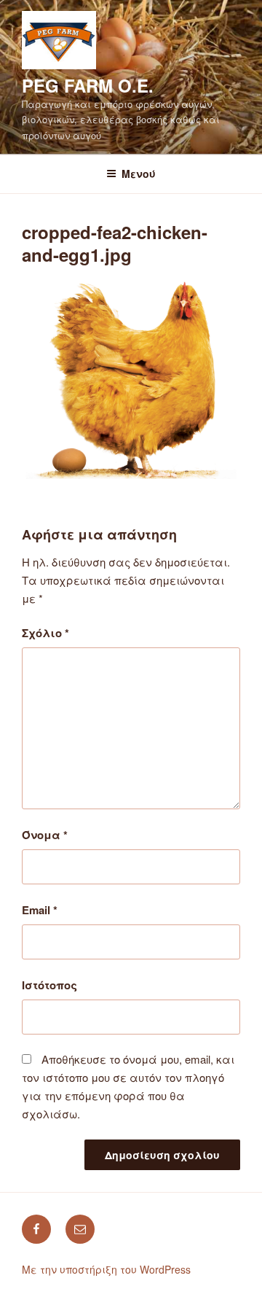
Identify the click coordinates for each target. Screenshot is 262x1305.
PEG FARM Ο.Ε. (88, 85)
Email (39, 910)
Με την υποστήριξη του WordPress (106, 1269)
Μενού (139, 173)
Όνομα (45, 835)
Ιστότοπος (49, 985)
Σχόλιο (45, 633)
